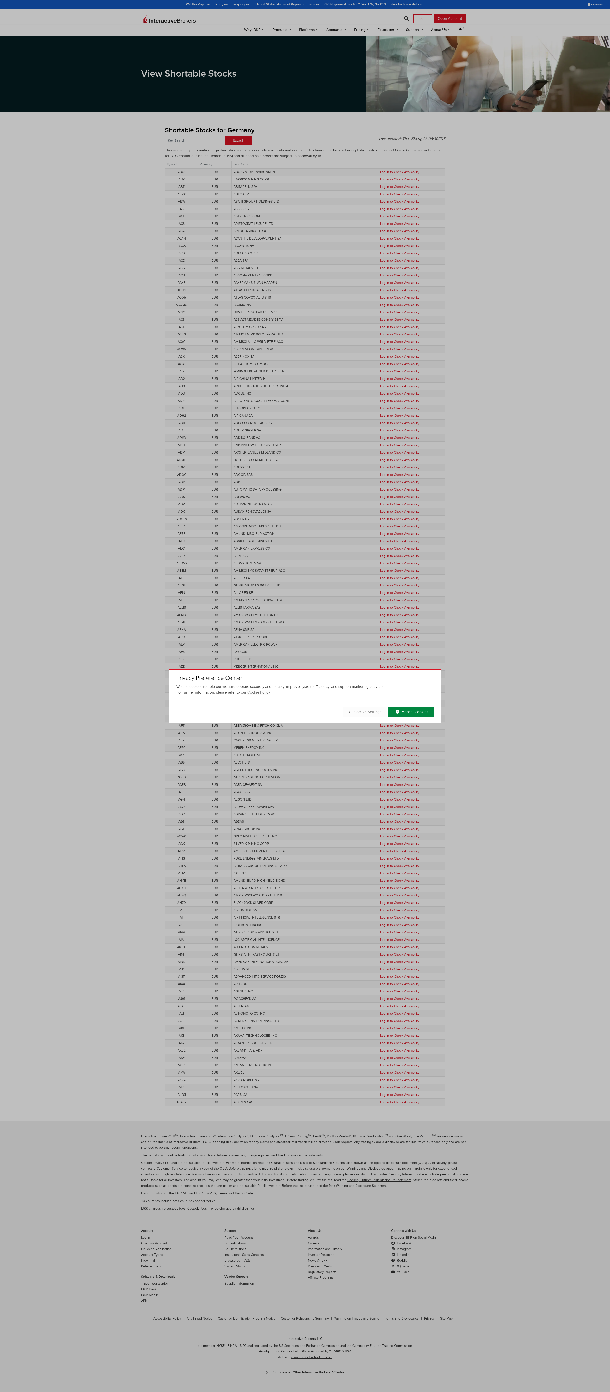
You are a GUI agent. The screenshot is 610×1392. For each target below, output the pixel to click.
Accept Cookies (414, 712)
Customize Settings (365, 712)
